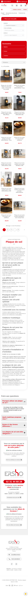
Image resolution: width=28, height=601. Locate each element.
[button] (12, 5)
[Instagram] (16, 564)
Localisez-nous (15, 554)
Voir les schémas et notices (13, 459)
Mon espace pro (23, 1)
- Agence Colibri (14, 581)
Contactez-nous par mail (13, 497)
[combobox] (14, 25)
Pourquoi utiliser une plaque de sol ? (12, 401)
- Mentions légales (21, 580)
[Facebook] (11, 564)
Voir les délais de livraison (13, 524)
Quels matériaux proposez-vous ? (12, 418)
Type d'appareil (8, 28)
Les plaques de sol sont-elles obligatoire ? (12, 432)
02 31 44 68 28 (7, 1)
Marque (6, 23)
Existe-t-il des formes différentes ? (10, 425)
